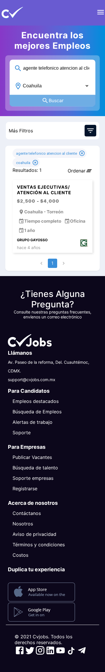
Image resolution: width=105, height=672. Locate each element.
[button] (22, 13)
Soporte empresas (33, 478)
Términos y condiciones (39, 544)
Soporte (22, 432)
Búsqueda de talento (35, 468)
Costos (20, 555)
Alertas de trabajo (32, 422)
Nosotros (23, 524)
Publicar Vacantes (32, 457)
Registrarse (25, 488)
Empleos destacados (36, 401)
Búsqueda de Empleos (37, 412)
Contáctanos (27, 513)
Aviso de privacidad (34, 534)
